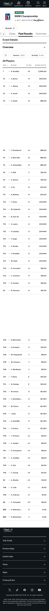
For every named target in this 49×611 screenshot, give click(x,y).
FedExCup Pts (40, 65)
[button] (24, 20)
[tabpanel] (24, 279)
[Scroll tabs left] (3, 34)
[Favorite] (9, 71)
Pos (4, 65)
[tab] (12, 34)
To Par (28, 65)
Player (13, 65)
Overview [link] (41, 33)
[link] (8, 3)
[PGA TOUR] (8, 530)
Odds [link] (12, 33)
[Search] (5, 55)
